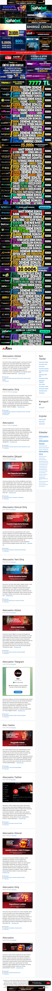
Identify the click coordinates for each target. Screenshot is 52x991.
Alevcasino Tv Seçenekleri (17, 497)
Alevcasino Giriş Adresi (9, 823)
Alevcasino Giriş (11, 389)
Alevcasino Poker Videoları (20, 549)
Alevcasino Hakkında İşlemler (18, 877)
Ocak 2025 (41, 421)
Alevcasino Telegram (13, 661)
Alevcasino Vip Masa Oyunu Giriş (18, 411)
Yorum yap (6, 381)
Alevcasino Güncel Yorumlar (15, 446)
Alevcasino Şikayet (12, 456)
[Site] (26, 88)
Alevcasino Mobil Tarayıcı (9, 600)
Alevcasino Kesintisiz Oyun (14, 972)
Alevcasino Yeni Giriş (13, 559)
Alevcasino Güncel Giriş (15, 507)
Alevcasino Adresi (12, 356)
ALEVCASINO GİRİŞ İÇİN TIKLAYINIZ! (26, 52)
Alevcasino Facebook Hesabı (10, 715)
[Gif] (26, 145)
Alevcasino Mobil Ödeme (43, 469)
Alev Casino (9, 725)
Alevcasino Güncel (12, 833)
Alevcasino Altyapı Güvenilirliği (18, 651)
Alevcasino (6, 376)
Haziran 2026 (42, 419)
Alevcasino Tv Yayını (25, 446)
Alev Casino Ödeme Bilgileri (15, 767)
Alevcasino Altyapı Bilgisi (9, 927)
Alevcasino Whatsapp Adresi (43, 481)
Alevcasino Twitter (12, 777)
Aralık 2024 (42, 423)
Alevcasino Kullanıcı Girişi (17, 378)
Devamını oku (21, 373)
